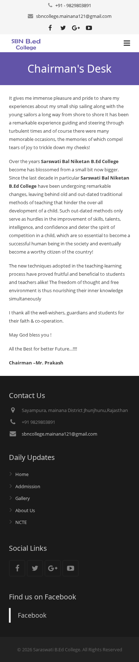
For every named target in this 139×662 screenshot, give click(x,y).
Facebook (32, 615)
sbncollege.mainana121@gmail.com (74, 16)
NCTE (21, 522)
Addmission (27, 486)
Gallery (22, 498)
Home (22, 474)
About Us (25, 510)
